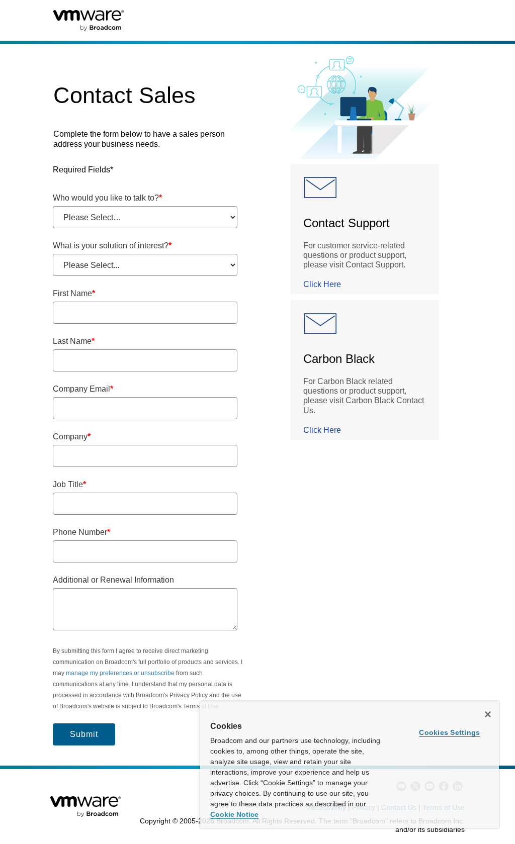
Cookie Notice (234, 814)
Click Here (322, 284)
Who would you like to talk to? (107, 198)
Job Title (69, 484)
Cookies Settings (449, 732)
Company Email (83, 389)
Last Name (74, 341)
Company (72, 436)
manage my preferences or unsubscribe (120, 673)
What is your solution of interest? (112, 245)
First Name (74, 293)
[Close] (488, 714)
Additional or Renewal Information (113, 580)
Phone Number (81, 532)
